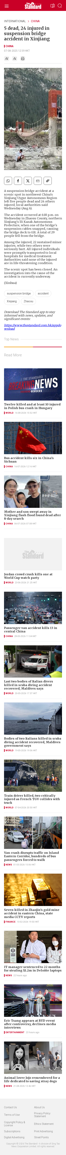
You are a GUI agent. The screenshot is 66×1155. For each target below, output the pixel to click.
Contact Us (10, 1107)
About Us (39, 1107)
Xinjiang (12, 301)
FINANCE (10, 922)
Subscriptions (12, 1131)
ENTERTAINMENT (15, 1032)
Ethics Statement (44, 1123)
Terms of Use (12, 1114)
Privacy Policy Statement (42, 1115)
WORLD (9, 413)
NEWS (9, 864)
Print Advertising (43, 1131)
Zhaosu (28, 301)
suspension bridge (19, 293)
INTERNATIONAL (15, 21)
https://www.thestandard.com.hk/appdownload (32, 326)
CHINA (35, 21)
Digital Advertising (14, 1137)
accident (43, 293)
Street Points (41, 1137)
